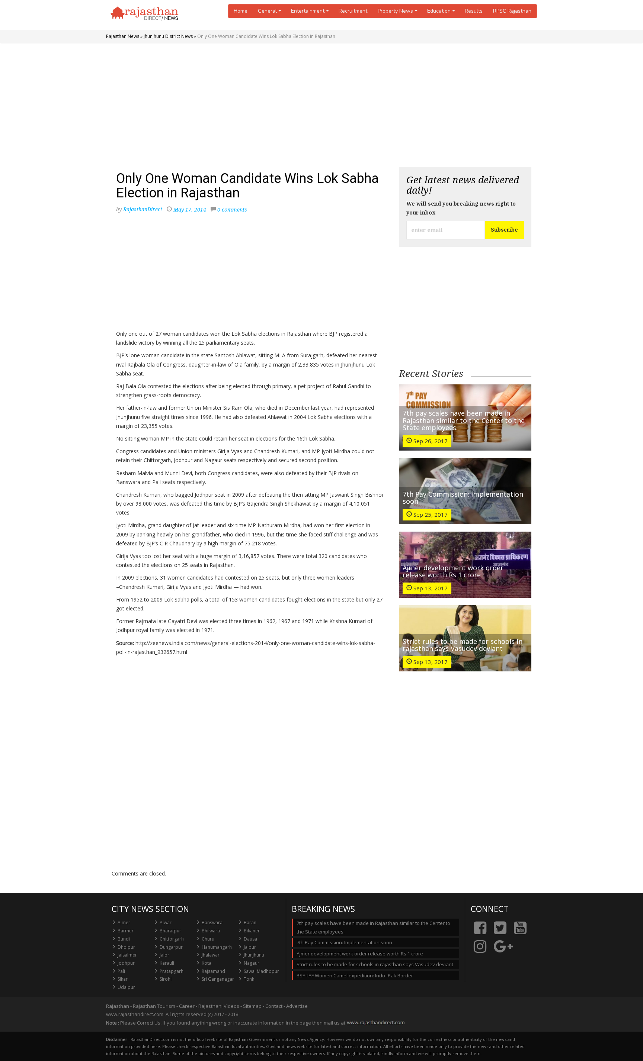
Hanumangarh (217, 947)
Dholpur (126, 947)
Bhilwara (211, 931)
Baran (250, 922)
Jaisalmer (127, 955)
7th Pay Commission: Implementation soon (463, 498)
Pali (121, 971)
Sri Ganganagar (218, 979)
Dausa (250, 939)
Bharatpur (170, 931)
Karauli (167, 963)
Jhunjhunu (254, 955)
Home (240, 10)
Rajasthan (117, 1006)
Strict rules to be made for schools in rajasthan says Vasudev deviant (462, 645)
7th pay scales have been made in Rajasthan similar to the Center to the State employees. (464, 420)
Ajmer (124, 922)
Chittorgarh (172, 939)
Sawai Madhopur (261, 971)
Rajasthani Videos (218, 1006)
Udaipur (126, 987)
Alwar (166, 922)
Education (439, 10)
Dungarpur (171, 947)
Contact (273, 1006)
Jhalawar (211, 955)
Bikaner (252, 931)
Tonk (249, 979)
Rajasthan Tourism (154, 1006)
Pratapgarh (171, 971)
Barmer (126, 931)
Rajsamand (213, 971)
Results (474, 10)
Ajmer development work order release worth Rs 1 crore (453, 571)
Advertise (297, 1006)
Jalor (164, 955)
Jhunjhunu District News (168, 36)
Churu (208, 939)
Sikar (123, 979)
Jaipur (250, 947)
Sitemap (252, 1006)
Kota (206, 963)
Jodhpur (126, 963)
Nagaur (251, 963)
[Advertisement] (321, 107)
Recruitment (353, 10)
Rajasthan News (122, 36)
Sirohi (166, 979)
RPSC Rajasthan (512, 10)
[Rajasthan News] (145, 15)
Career (187, 1006)
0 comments (232, 209)
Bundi (124, 939)
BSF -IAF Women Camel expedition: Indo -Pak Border (355, 975)
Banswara (212, 922)
